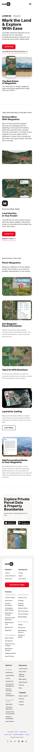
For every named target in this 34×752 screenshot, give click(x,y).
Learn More (8, 428)
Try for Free (8, 47)
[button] (30, 4)
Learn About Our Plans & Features (14, 51)
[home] (6, 4)
